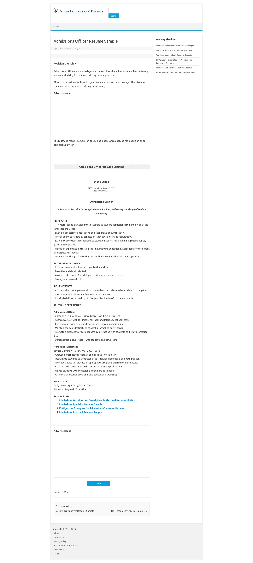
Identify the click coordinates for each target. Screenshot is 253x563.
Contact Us (59, 537)
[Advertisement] (102, 115)
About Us (58, 533)
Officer (66, 492)
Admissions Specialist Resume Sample (80, 404)
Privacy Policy (60, 541)
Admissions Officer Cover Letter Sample (175, 46)
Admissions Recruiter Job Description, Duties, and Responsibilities (97, 400)
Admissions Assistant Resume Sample (80, 412)
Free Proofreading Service (66, 545)
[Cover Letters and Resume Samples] (78, 12)
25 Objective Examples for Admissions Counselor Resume (91, 408)
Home (56, 26)
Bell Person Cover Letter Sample (129, 511)
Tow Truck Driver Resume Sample (75, 511)
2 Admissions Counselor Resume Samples (175, 72)
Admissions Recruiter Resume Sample (174, 68)
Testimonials (60, 550)
